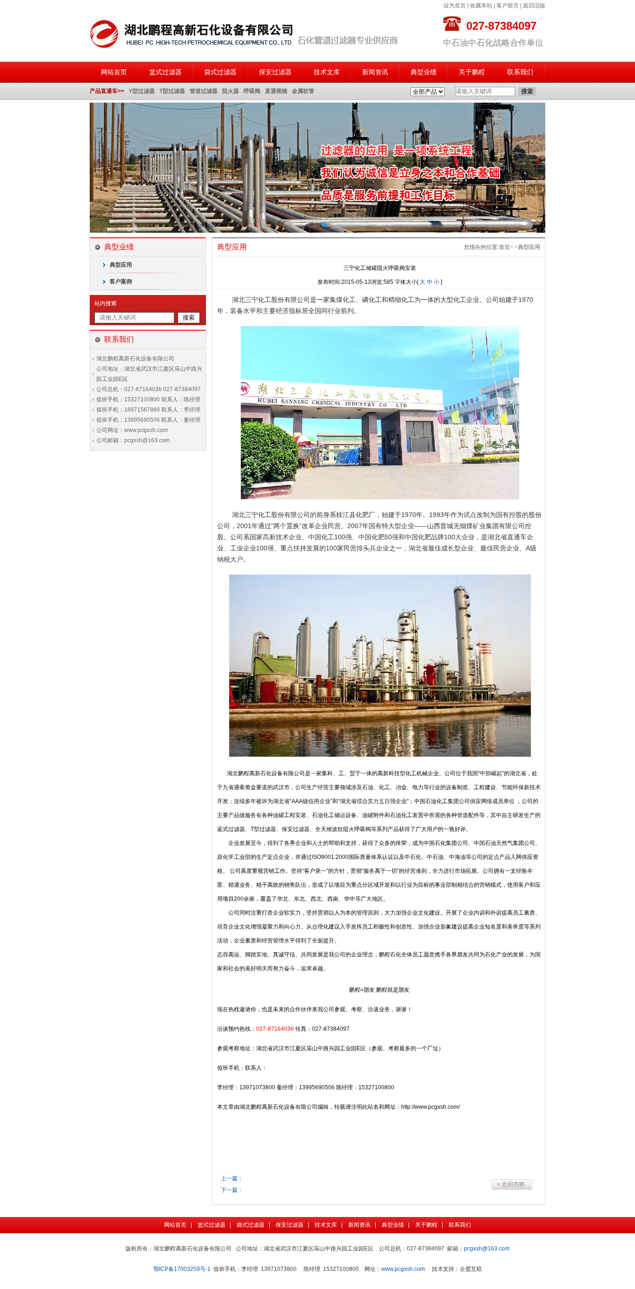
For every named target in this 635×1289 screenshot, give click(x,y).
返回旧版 (534, 5)
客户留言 (507, 5)
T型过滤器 (172, 91)
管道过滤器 (204, 91)
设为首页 (454, 5)
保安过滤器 (275, 72)
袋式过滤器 (220, 72)
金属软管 (303, 91)
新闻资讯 (375, 72)
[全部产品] (427, 92)
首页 (504, 247)
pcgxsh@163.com (486, 1248)
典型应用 (121, 265)
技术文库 (327, 72)
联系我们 (520, 72)
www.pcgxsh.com (403, 1269)
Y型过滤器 (142, 91)
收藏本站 (481, 5)
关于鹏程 (472, 72)
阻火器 (230, 91)
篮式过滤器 (165, 72)
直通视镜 (276, 91)
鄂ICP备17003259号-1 (182, 1269)
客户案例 (121, 281)
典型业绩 (423, 72)
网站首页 (114, 72)
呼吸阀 (252, 91)
